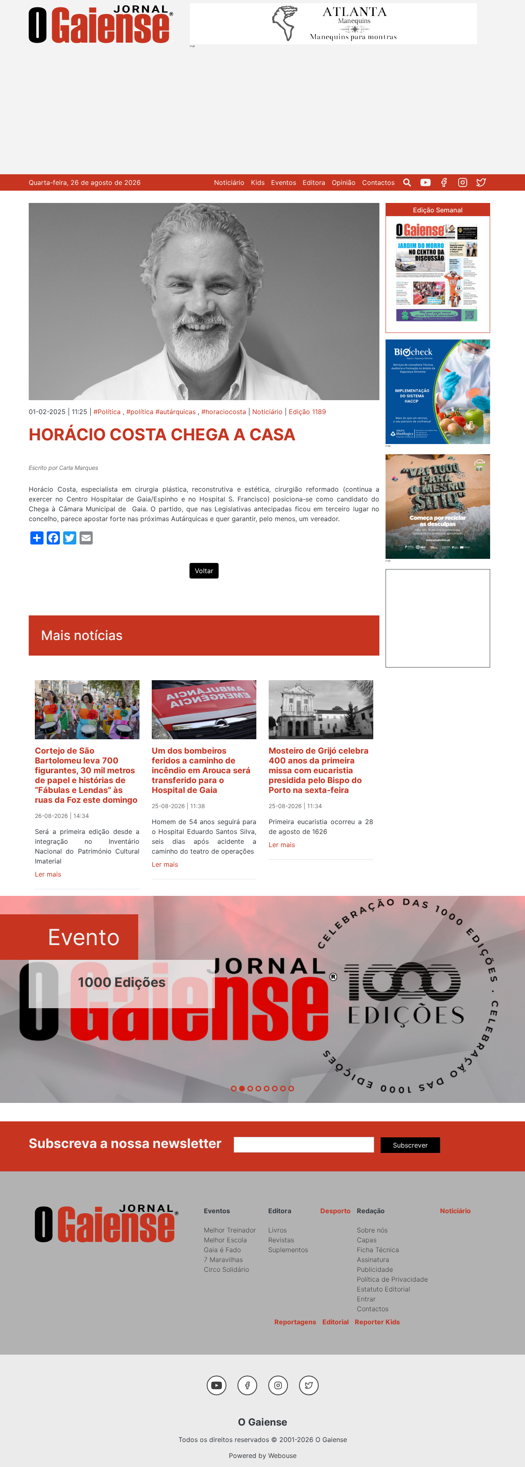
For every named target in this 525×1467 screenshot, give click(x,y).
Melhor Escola (225, 1240)
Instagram (466, 182)
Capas (367, 1240)
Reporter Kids (377, 1322)
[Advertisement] (262, 109)
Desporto (335, 1211)
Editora (314, 182)
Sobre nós (372, 1230)
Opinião (344, 182)
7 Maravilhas (223, 1259)
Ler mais (48, 874)
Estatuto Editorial (383, 1289)
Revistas (281, 1240)
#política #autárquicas (161, 412)
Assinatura (373, 1259)
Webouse (282, 1455)
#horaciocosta (223, 412)
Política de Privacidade (392, 1279)
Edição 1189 (307, 412)
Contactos (378, 182)
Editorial (335, 1322)
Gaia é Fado (222, 1250)
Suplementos (288, 1250)
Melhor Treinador (230, 1230)
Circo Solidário (226, 1269)
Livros (277, 1230)
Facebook (447, 182)
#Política (107, 412)
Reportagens (295, 1322)
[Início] (102, 25)
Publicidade (375, 1269)
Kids (258, 182)
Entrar (366, 1299)
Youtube (429, 182)
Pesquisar (410, 182)
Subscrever (410, 1145)
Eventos (283, 182)
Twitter (484, 182)
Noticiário (229, 182)
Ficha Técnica (378, 1250)
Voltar (204, 571)
